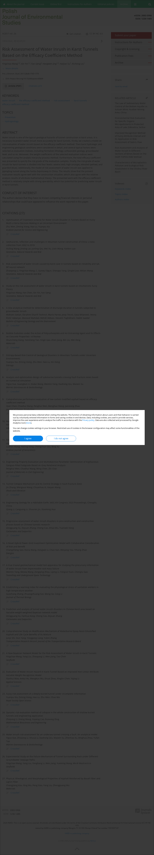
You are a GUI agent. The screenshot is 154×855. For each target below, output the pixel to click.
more (28, 423)
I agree (28, 438)
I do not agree (61, 438)
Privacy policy (88, 420)
